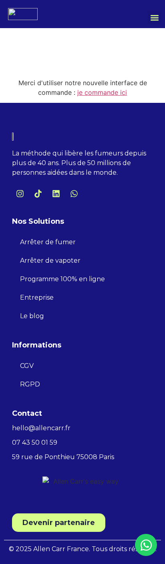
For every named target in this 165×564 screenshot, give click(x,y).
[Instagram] (20, 194)
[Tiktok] (38, 194)
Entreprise (37, 297)
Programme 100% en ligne (62, 279)
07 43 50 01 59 (34, 442)
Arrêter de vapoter (50, 260)
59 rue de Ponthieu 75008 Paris (63, 457)
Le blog (32, 316)
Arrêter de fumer (48, 242)
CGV (27, 366)
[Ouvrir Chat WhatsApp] (146, 545)
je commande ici (102, 92)
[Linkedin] (56, 194)
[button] (154, 17)
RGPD (30, 384)
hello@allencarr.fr (41, 428)
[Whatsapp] (74, 194)
